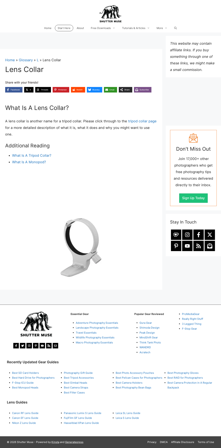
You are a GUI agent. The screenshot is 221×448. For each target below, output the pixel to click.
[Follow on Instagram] (187, 235)
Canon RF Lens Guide (25, 413)
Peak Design (147, 332)
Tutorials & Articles (133, 28)
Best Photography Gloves (183, 372)
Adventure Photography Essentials (97, 322)
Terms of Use (206, 442)
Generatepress (74, 442)
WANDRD (145, 347)
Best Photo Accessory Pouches (135, 372)
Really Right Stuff (192, 318)
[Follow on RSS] (198, 246)
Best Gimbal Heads (75, 382)
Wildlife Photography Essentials (95, 337)
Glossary (26, 60)
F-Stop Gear (189, 328)
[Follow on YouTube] (187, 246)
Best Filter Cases (74, 392)
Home (47, 28)
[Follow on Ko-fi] (176, 235)
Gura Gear (146, 322)
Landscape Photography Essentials (97, 327)
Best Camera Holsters (129, 382)
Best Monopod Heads (25, 387)
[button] (175, 28)
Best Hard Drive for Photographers (33, 377)
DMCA (164, 442)
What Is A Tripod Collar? (31, 155)
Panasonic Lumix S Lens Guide (82, 413)
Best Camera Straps (76, 387)
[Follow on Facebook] (198, 235)
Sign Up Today (193, 198)
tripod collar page (142, 121)
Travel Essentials (86, 332)
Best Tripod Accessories (79, 377)
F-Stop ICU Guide (23, 382)
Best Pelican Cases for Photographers (139, 377)
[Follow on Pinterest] (176, 246)
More (160, 28)
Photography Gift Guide (78, 372)
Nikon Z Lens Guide (24, 423)
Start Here (64, 28)
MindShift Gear (149, 337)
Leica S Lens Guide (127, 418)
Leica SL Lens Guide (128, 413)
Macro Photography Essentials (94, 342)
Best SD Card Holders (25, 372)
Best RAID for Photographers (185, 377)
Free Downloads (101, 28)
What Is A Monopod (28, 162)
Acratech (145, 352)
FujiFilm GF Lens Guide (78, 418)
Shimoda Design (150, 327)
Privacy (151, 442)
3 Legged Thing (191, 323)
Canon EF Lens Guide (25, 418)
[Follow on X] (210, 235)
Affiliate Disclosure (182, 442)
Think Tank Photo (150, 342)
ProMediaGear (191, 314)
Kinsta (55, 442)
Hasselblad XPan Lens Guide (81, 423)
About (80, 28)
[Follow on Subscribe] (210, 246)
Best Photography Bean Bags (133, 387)
